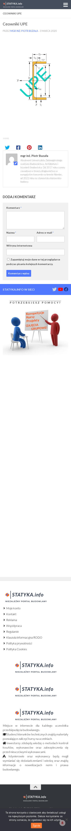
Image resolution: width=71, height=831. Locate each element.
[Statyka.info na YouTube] (60, 289)
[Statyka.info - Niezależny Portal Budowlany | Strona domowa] (16, 4)
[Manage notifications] (62, 823)
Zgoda (36, 825)
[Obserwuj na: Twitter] (54, 289)
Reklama (11, 620)
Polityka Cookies (16, 649)
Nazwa (11, 232)
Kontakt (11, 614)
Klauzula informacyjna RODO (24, 637)
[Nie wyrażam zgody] (66, 819)
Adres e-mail (45, 232)
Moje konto (13, 608)
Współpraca (14, 625)
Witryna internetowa (19, 245)
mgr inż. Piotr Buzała (24, 30)
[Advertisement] (25, 388)
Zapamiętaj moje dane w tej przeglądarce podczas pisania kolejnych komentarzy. (33, 262)
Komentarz (13, 207)
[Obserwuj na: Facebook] (66, 289)
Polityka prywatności (19, 643)
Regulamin (12, 631)
